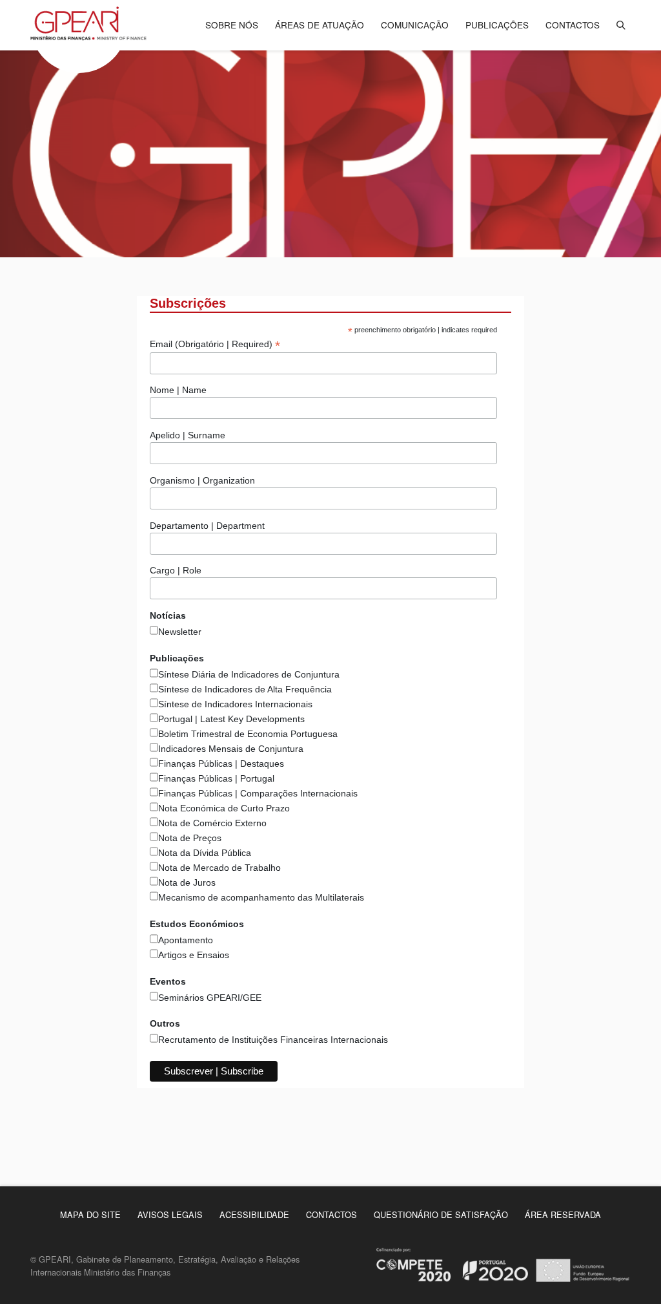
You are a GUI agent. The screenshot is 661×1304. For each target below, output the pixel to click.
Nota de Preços (189, 838)
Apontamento (185, 940)
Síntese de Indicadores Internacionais (235, 704)
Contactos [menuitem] (572, 24)
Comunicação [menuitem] (415, 24)
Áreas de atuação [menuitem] (319, 24)
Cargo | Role (175, 570)
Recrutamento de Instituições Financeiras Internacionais (273, 1039)
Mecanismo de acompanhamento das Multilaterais (261, 897)
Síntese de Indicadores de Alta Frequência (245, 689)
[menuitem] (90, 1214)
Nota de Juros (187, 882)
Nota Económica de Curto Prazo (224, 808)
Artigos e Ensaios (193, 955)
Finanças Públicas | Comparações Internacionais (258, 793)
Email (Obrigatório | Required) (215, 344)
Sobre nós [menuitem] (231, 24)
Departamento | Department (207, 525)
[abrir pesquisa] (621, 24)
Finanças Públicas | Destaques (221, 763)
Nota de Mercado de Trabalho (219, 867)
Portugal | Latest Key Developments (231, 719)
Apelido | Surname (187, 435)
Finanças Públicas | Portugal (216, 778)
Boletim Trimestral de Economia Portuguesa (248, 734)
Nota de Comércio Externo (212, 823)
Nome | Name (178, 390)
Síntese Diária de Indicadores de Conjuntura (249, 674)
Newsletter (179, 631)
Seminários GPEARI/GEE (209, 997)
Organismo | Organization (202, 480)
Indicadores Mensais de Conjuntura (230, 748)
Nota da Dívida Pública (204, 853)
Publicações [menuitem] (497, 24)
